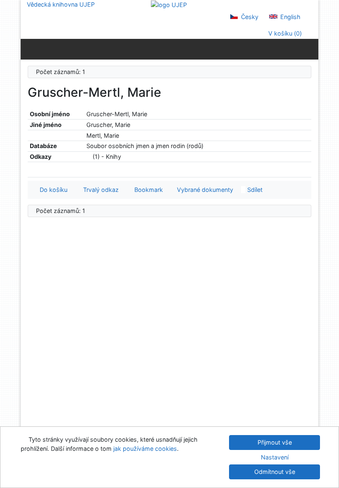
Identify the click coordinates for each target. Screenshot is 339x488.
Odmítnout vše (274, 471)
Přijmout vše (275, 442)
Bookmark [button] (147, 189)
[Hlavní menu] (310, 49)
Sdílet (254, 189)
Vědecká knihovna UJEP (61, 4)
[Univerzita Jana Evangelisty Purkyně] (169, 4)
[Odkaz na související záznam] (88, 156)
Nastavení (275, 457)
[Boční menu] (29, 49)
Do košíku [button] (51, 189)
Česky (248, 16)
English (290, 16)
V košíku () (284, 33)
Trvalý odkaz (99, 189)
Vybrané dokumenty (204, 189)
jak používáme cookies (145, 448)
